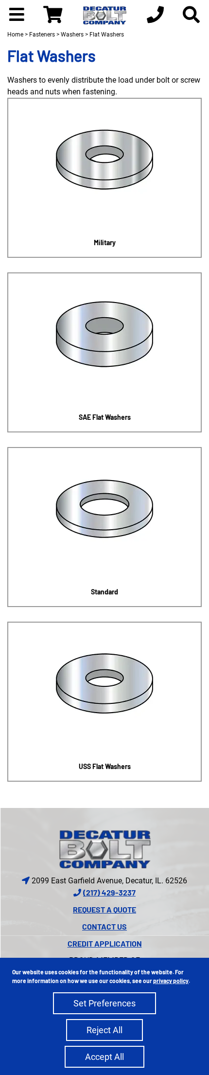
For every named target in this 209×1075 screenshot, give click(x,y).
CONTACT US (104, 926)
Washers (72, 34)
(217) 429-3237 (109, 892)
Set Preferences (104, 1003)
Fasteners (42, 34)
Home (15, 34)
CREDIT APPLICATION (105, 943)
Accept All (104, 1057)
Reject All (104, 1030)
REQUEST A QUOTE (104, 909)
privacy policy (171, 980)
